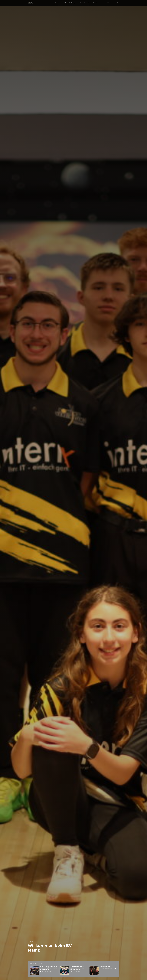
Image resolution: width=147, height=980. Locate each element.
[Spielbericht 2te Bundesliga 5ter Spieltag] (94, 970)
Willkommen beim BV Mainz (50, 948)
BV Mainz (30, 941)
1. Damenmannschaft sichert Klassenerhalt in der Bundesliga (77, 968)
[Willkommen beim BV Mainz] (73, 490)
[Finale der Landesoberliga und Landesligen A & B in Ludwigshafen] (34, 970)
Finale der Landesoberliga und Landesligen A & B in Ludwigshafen (48, 968)
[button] (117, 3)
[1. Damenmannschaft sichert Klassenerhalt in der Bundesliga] (64, 970)
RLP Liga (42, 971)
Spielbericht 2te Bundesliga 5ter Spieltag (108, 967)
